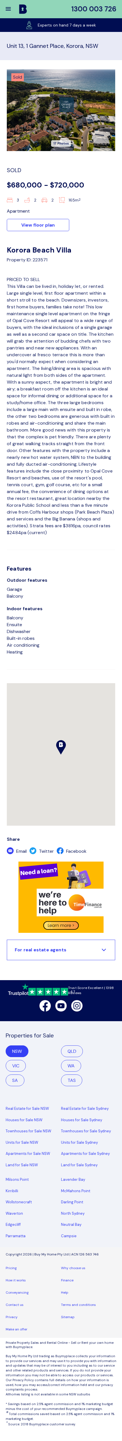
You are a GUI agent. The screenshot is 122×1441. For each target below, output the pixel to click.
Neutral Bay (71, 1224)
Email (21, 851)
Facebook (76, 851)
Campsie (69, 1236)
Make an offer (17, 1329)
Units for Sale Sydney (79, 1142)
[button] (12, 9)
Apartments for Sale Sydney (85, 1153)
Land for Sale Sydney (79, 1165)
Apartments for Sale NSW (28, 1153)
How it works (16, 1280)
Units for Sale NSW (22, 1142)
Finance (67, 1280)
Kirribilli (12, 1190)
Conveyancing (17, 1292)
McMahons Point (75, 1190)
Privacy (12, 1317)
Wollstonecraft (19, 1202)
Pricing (11, 1268)
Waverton (14, 1213)
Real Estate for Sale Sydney (85, 1108)
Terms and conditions (78, 1304)
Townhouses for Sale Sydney (86, 1131)
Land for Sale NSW (22, 1165)
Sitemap (68, 1317)
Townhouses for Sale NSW (28, 1131)
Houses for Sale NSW (24, 1120)
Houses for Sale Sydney (81, 1120)
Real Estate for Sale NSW (27, 1108)
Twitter (46, 851)
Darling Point (72, 1202)
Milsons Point (17, 1179)
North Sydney (73, 1213)
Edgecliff (13, 1224)
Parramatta (16, 1236)
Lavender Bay (73, 1179)
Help (64, 1292)
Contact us (15, 1304)
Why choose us (73, 1268)
